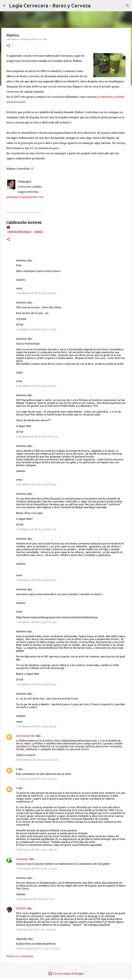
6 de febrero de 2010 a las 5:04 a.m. (36, 385)
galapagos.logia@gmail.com (24, 196)
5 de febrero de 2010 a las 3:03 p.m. (36, 293)
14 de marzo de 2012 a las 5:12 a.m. (36, 868)
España (38, 232)
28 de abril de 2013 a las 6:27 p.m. (35, 899)
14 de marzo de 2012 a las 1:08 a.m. (36, 849)
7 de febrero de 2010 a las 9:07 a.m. (36, 580)
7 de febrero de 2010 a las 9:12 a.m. (36, 622)
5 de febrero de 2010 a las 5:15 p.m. (36, 329)
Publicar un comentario (19, 956)
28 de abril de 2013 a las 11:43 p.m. (36, 929)
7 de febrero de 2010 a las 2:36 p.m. (36, 726)
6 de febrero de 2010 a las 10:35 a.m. (37, 436)
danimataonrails (25, 735)
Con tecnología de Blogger (68, 973)
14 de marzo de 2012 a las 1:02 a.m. (36, 778)
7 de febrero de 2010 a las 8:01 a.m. (36, 529)
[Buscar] (95, 5)
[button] (8, 46)
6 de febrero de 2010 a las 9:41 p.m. (36, 484)
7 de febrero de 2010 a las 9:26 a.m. (36, 684)
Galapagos (22, 858)
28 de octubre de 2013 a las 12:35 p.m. (38, 948)
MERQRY (21, 908)
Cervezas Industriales (19, 232)
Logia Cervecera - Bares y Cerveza (50, 5)
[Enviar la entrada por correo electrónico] (8, 228)
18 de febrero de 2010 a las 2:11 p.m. (37, 759)
